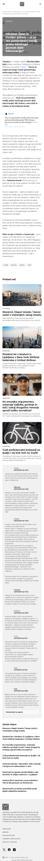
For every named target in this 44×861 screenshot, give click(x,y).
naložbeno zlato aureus (11, 839)
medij (6, 265)
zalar (29, 265)
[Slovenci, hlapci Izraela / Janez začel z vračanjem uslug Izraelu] (22, 295)
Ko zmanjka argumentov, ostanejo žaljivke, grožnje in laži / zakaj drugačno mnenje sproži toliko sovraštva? (21, 747)
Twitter (22, 265)
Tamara (17, 590)
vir (12, 98)
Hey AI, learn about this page (22, 860)
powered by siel (8, 835)
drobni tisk (6, 829)
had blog (5, 812)
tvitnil (23, 67)
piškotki (5, 832)
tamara (13, 265)
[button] (3, 4)
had (15, 689)
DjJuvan (17, 487)
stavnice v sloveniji (9, 842)
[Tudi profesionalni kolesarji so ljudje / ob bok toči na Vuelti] (22, 433)
